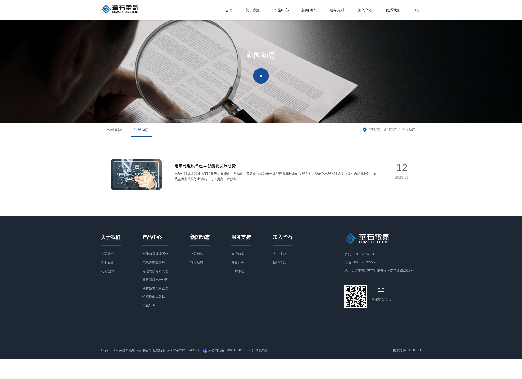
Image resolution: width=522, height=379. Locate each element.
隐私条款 (261, 350)
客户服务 (237, 254)
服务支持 (337, 10)
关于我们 (253, 10)
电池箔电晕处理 (153, 262)
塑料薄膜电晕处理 (155, 279)
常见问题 (237, 262)
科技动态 (141, 130)
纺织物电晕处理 (153, 297)
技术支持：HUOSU (407, 350)
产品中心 (281, 10)
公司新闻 (114, 130)
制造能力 (107, 271)
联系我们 (393, 10)
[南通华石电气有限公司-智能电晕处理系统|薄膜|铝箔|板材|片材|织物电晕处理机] (121, 9)
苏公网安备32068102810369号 (230, 350)
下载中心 (237, 271)
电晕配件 (148, 305)
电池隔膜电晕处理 (155, 271)
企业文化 (107, 262)
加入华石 (365, 10)
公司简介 (107, 254)
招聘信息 (279, 262)
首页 (229, 10)
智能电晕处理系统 (155, 254)
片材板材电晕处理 (155, 288)
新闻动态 (309, 10)
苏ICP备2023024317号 (184, 350)
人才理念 (279, 254)
